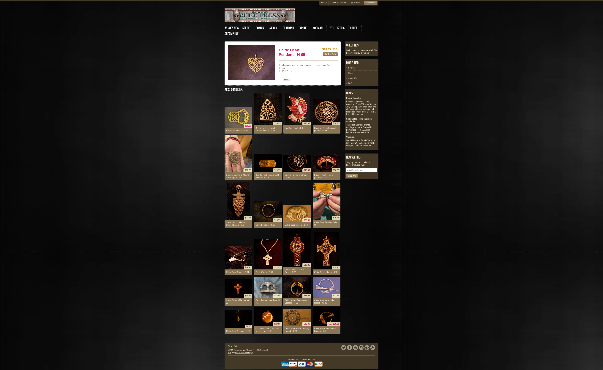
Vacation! (350, 137)
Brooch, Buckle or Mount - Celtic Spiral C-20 (238, 176)
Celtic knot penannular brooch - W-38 (324, 301)
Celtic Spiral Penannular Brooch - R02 (325, 329)
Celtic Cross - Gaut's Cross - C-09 (294, 271)
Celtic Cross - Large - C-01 (326, 272)
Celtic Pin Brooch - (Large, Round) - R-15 (297, 329)
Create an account (338, 3)
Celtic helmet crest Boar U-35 (267, 301)
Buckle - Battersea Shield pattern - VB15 (267, 176)
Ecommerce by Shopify (244, 353)
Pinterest (366, 347)
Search (351, 68)
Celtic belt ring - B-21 (265, 225)
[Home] (260, 20)
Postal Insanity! (353, 98)
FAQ (350, 83)
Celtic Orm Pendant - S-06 (238, 331)
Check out (370, 3)
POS (229, 353)
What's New (232, 28)
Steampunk (232, 34)
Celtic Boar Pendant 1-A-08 (325, 223)
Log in (324, 3)
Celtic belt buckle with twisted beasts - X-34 (236, 223)
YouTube (355, 347)
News (350, 73)
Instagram (361, 347)
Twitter (343, 347)
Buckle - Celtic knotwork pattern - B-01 (296, 176)
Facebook (349, 347)
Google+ (372, 347)
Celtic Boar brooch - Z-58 (296, 225)
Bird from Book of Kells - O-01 (296, 129)
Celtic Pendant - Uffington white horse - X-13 (267, 329)
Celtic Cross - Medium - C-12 (238, 301)
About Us (352, 78)
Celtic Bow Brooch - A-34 (237, 272)
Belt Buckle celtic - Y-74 (237, 130)
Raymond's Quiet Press (243, 350)
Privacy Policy (233, 346)
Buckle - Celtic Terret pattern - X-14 (323, 176)
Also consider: (234, 89)
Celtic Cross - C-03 (264, 272)
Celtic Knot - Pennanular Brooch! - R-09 (296, 301)
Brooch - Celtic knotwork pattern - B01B (325, 129)
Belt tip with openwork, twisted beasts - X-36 (265, 129)
